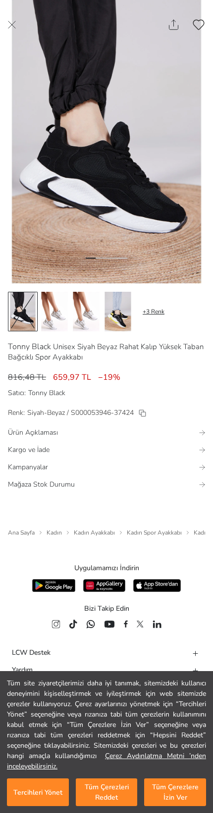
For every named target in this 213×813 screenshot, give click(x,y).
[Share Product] (173, 24)
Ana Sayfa (21, 533)
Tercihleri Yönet (37, 792)
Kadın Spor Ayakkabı (154, 533)
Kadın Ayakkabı (94, 533)
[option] (23, 311)
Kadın (54, 533)
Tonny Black (29, 346)
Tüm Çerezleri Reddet (107, 792)
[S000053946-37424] (142, 413)
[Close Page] (12, 25)
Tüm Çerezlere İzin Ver (175, 792)
